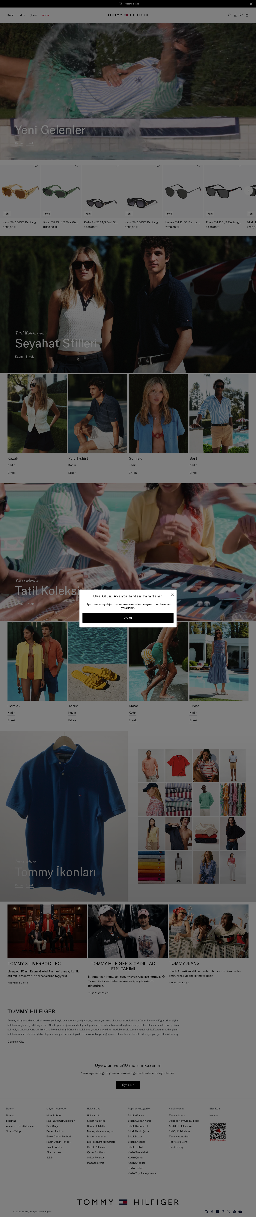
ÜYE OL (128, 617)
